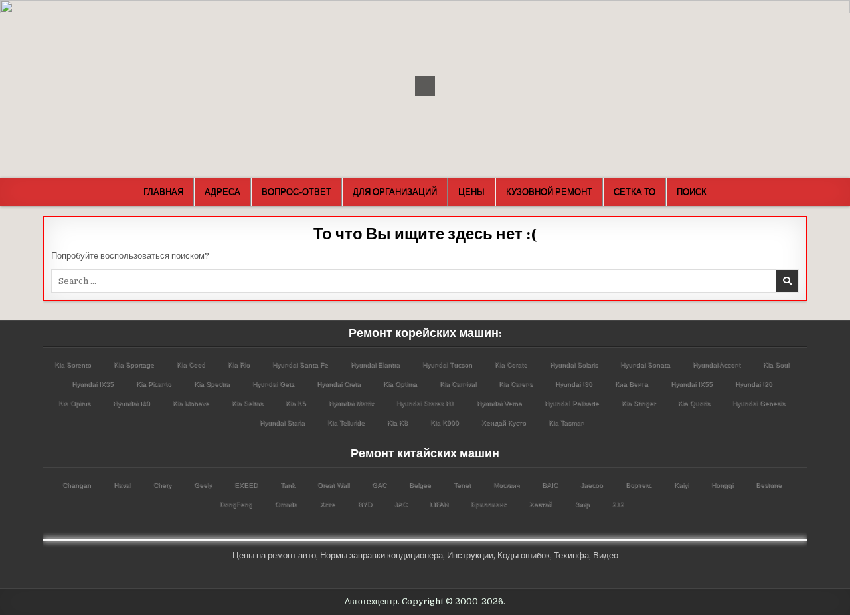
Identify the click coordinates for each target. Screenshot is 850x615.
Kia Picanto (153, 384)
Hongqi (722, 485)
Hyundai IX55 (692, 384)
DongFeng (236, 504)
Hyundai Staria (282, 422)
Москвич (506, 485)
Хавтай (540, 504)
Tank (287, 485)
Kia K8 (397, 422)
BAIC (550, 485)
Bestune (769, 485)
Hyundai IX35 (93, 384)
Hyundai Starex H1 (425, 403)
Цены (471, 191)
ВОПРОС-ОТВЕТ (296, 191)
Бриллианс (489, 504)
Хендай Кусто (503, 422)
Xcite (327, 504)
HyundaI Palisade (572, 403)
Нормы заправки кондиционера (381, 555)
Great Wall (333, 485)
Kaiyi (681, 485)
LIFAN (439, 504)
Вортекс (638, 485)
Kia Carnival (458, 384)
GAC (379, 485)
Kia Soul (776, 364)
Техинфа (571, 555)
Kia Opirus (74, 403)
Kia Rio (239, 364)
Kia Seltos (247, 403)
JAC (400, 504)
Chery (162, 485)
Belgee (420, 485)
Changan (76, 485)
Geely (203, 485)
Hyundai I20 (753, 384)
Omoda (286, 504)
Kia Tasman (566, 422)
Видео (605, 555)
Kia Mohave (191, 403)
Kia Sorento (72, 364)
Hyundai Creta (339, 384)
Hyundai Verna (499, 403)
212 (618, 504)
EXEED (246, 485)
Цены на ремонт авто (274, 555)
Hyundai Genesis (758, 403)
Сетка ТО (634, 191)
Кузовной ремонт (549, 191)
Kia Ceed (191, 364)
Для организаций (395, 191)
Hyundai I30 (573, 384)
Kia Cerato (511, 364)
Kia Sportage (134, 364)
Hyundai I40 (131, 403)
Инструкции (470, 555)
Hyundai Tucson (447, 364)
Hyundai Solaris (574, 364)
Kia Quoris (694, 403)
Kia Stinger (638, 403)
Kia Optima (400, 384)
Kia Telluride (346, 422)
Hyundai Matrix (351, 403)
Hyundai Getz (273, 384)
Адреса (222, 191)
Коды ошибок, (524, 555)
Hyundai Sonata (645, 364)
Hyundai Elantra (375, 364)
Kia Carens (516, 384)
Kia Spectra (212, 384)
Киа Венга (631, 384)
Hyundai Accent (716, 364)
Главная (163, 191)
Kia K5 (296, 403)
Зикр (582, 504)
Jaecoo (591, 485)
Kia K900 (444, 422)
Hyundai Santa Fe (300, 364)
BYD (365, 504)
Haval (122, 485)
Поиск (692, 191)
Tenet (462, 485)
